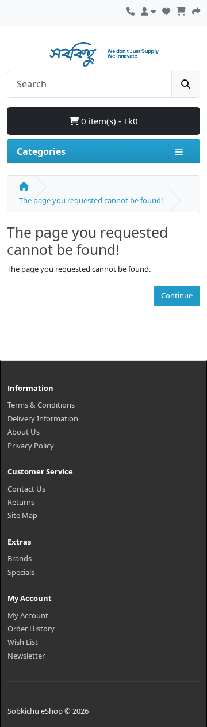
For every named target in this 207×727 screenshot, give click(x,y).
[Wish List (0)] (166, 10)
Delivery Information (42, 418)
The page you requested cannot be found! (91, 200)
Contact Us (26, 489)
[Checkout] (196, 10)
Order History (31, 628)
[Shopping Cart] (181, 10)
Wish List (22, 642)
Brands (19, 558)
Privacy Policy (30, 445)
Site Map (22, 515)
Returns (20, 502)
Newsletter (26, 655)
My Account (27, 615)
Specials (20, 572)
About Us (23, 432)
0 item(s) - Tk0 (108, 121)
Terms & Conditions (41, 404)
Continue (177, 295)
